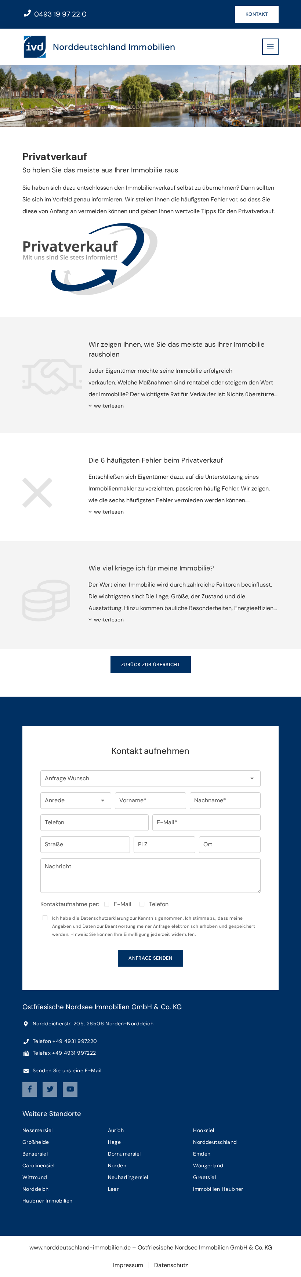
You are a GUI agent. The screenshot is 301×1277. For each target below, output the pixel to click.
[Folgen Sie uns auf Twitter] (50, 1089)
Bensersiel (35, 1153)
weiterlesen (109, 405)
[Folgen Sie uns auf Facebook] (29, 1089)
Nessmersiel (37, 1130)
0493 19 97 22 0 (59, 14)
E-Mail (122, 904)
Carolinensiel (38, 1165)
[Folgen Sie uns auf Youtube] (70, 1089)
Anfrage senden (150, 958)
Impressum (128, 1265)
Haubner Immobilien (47, 1200)
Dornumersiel (124, 1153)
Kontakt (257, 14)
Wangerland (208, 1165)
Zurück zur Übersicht (150, 664)
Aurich (116, 1130)
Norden (117, 1165)
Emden (201, 1153)
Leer (113, 1189)
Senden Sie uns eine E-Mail (66, 1070)
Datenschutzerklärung (105, 918)
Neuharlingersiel (128, 1177)
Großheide (35, 1142)
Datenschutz (171, 1265)
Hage (114, 1142)
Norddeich (35, 1189)
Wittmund (34, 1177)
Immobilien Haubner (218, 1189)
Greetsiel (204, 1177)
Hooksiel (203, 1130)
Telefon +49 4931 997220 (64, 1041)
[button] (150, 778)
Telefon (158, 904)
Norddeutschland (215, 1142)
